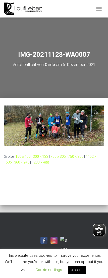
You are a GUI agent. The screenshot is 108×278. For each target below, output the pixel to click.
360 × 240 (21, 162)
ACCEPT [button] (77, 270)
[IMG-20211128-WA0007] (54, 126)
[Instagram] (54, 240)
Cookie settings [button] (48, 270)
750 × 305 (58, 156)
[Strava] (64, 240)
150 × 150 (23, 156)
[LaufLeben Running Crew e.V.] (25, 8)
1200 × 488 (40, 162)
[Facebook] (44, 240)
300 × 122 (40, 156)
